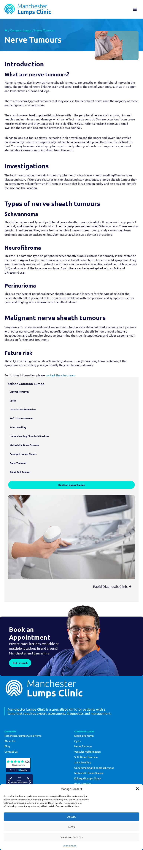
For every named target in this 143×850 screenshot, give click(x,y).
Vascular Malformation (87, 751)
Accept (71, 816)
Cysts (77, 741)
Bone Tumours (82, 783)
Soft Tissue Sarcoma (86, 757)
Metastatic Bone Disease (89, 773)
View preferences (72, 837)
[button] (137, 789)
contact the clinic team (60, 375)
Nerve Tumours (83, 746)
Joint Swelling (82, 762)
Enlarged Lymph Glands (87, 778)
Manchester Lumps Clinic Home (23, 735)
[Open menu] (135, 9)
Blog (7, 746)
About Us (9, 741)
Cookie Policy (69, 845)
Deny (71, 826)
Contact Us (11, 751)
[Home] (5, 30)
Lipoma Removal (84, 735)
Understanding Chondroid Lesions (94, 767)
